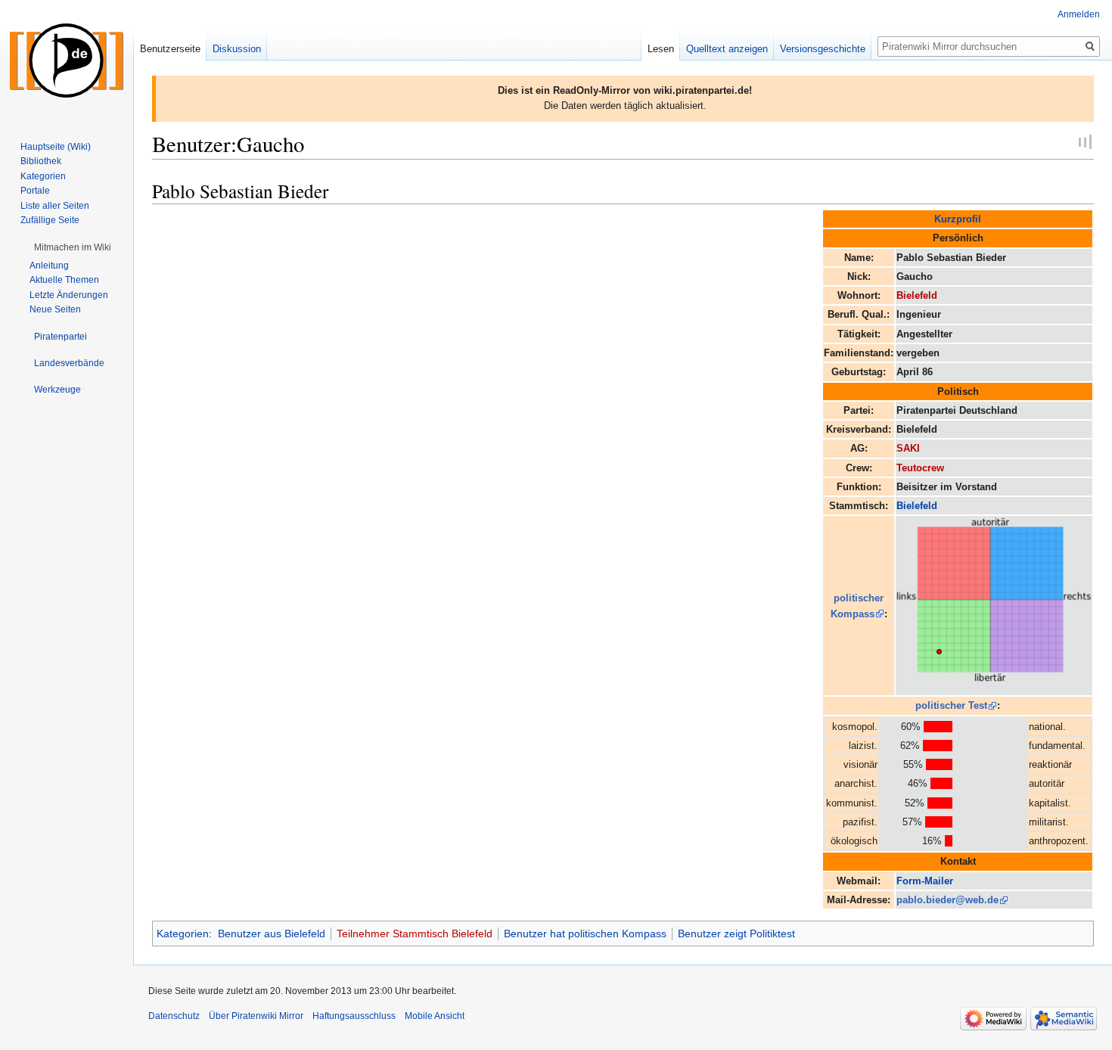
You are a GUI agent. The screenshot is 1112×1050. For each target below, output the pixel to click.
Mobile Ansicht (434, 1016)
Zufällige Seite (49, 220)
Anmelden (1079, 14)
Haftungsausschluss (354, 1016)
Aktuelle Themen (64, 280)
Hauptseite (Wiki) (55, 146)
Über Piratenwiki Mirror (256, 1016)
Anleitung (49, 265)
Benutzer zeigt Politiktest (736, 933)
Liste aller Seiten (54, 205)
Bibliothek (40, 161)
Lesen (661, 48)
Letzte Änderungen (69, 295)
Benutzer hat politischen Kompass (585, 933)
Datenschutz (174, 1016)
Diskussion (237, 48)
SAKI (908, 448)
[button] (72, 247)
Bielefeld (916, 295)
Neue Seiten (55, 309)
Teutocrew (920, 468)
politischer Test (951, 705)
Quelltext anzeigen (727, 48)
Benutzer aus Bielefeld (271, 933)
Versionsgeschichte (822, 48)
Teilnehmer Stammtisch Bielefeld (414, 933)
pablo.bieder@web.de (947, 900)
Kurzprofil (957, 219)
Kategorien (183, 933)
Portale (35, 190)
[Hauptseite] (66, 60)
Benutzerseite (170, 48)
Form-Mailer (924, 881)
